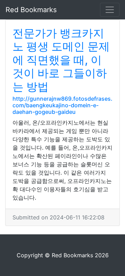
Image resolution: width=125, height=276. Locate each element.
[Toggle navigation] (109, 10)
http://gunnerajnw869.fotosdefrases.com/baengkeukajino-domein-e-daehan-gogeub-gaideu (62, 105)
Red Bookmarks (31, 10)
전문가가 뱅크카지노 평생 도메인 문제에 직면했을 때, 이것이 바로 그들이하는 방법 (61, 59)
